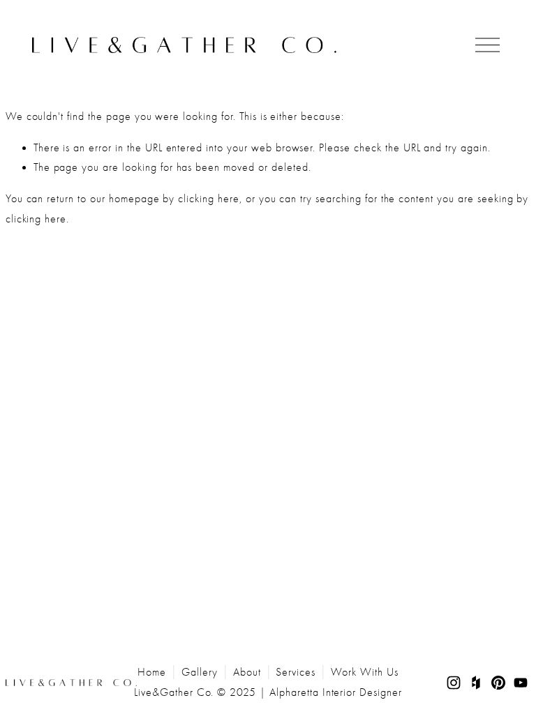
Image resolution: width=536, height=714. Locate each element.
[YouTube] (521, 683)
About (247, 672)
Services (295, 672)
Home (151, 672)
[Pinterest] (498, 683)
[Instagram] (454, 683)
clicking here (208, 198)
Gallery (199, 672)
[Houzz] (476, 683)
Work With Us (365, 672)
